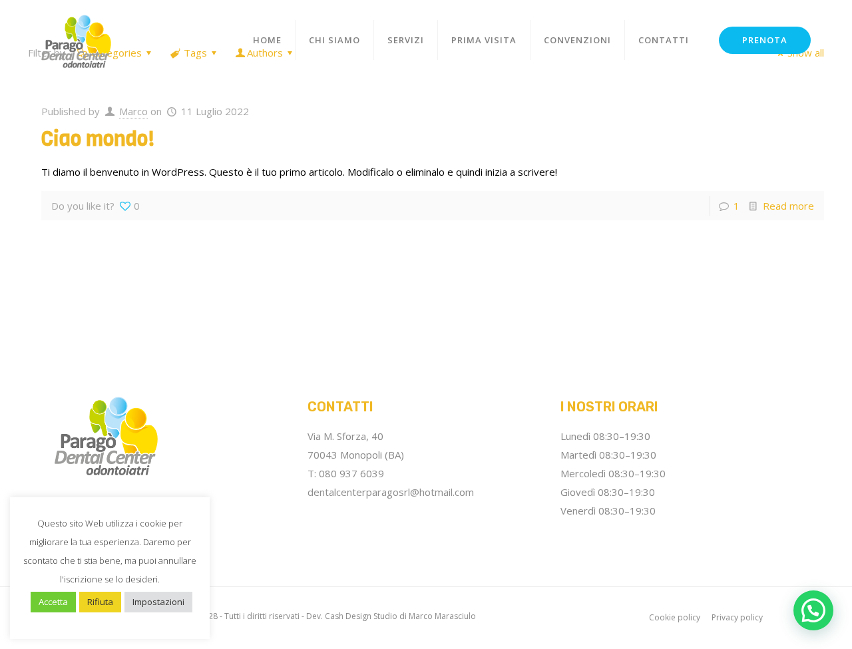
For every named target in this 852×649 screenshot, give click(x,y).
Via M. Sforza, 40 (345, 436)
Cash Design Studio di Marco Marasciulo (400, 616)
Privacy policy (737, 617)
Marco (133, 111)
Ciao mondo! (97, 139)
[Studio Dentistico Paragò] (76, 40)
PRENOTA (764, 40)
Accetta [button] (53, 602)
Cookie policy (674, 617)
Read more (788, 205)
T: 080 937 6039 (346, 473)
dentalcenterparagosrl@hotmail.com (391, 492)
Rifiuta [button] (100, 602)
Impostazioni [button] (158, 602)
